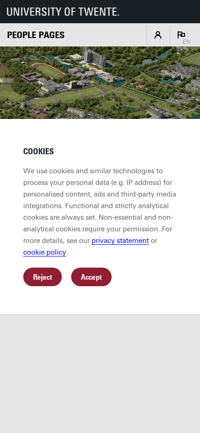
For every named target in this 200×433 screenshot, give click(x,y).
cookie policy (44, 252)
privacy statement (120, 240)
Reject (42, 277)
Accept (91, 277)
